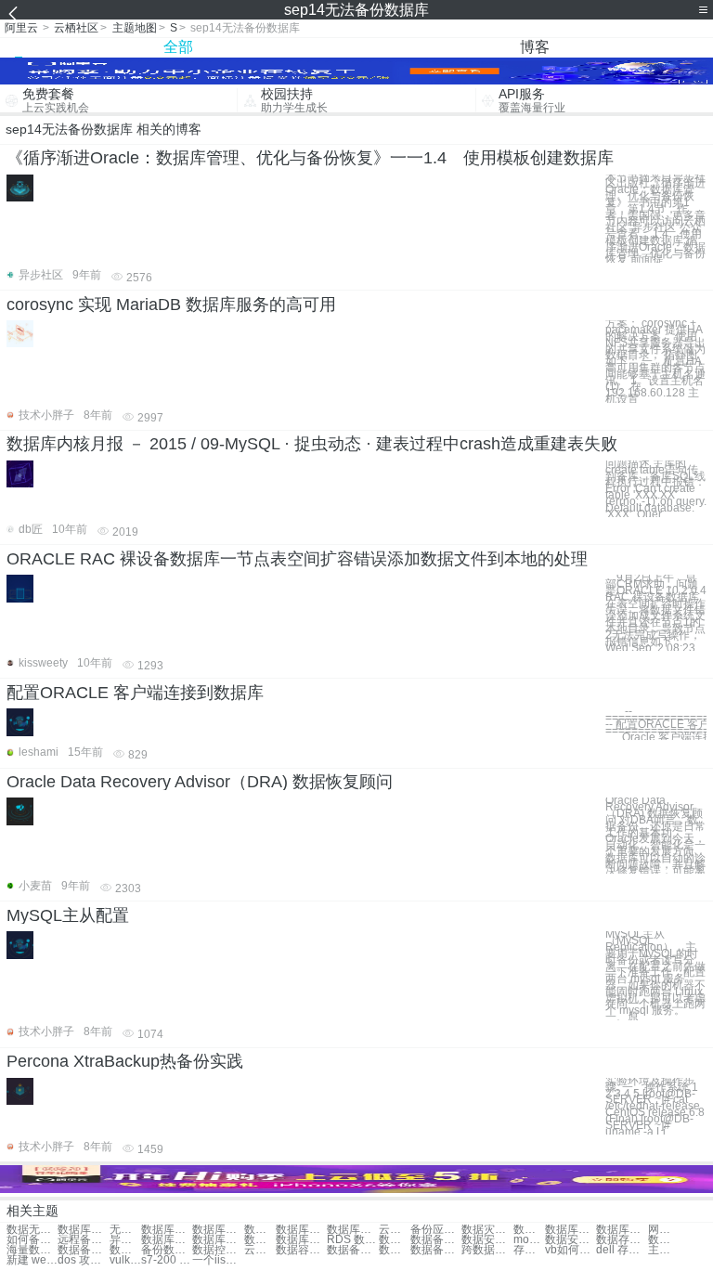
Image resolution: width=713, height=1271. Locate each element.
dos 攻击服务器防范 (83, 1260)
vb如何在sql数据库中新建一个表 (570, 1250)
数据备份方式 (352, 1250)
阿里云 (21, 27)
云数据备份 (260, 1250)
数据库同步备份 (166, 1240)
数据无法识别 (32, 1230)
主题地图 (134, 27)
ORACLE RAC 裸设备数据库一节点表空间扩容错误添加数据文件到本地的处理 (297, 559)
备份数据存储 (166, 1250)
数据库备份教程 (570, 1230)
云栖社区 (76, 27)
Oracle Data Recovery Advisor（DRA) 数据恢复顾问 (199, 781)
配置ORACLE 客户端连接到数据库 (135, 692)
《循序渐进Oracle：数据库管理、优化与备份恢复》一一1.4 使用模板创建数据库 (310, 158)
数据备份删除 (435, 1250)
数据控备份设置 (217, 1250)
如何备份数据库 (32, 1240)
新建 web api (32, 1260)
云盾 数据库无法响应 (394, 1230)
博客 (535, 47)
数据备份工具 (125, 1250)
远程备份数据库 (83, 1240)
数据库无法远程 (217, 1230)
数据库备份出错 (260, 1240)
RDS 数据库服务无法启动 (352, 1240)
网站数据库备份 (664, 1230)
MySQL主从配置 (67, 915)
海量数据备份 (32, 1250)
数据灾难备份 (486, 1230)
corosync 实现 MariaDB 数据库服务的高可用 (171, 304)
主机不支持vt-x (664, 1250)
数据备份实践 (664, 1240)
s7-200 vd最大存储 (166, 1260)
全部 (178, 47)
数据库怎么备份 (621, 1230)
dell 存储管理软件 (621, 1250)
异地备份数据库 (125, 1240)
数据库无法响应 (83, 1230)
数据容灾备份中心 (301, 1250)
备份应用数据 (435, 1230)
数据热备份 (529, 1230)
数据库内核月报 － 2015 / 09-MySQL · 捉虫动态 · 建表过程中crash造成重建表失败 (311, 443)
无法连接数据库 (125, 1230)
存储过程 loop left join (529, 1250)
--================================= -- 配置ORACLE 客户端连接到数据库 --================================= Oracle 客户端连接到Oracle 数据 (656, 724)
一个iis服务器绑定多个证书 (217, 1260)
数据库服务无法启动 (352, 1230)
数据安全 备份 (570, 1240)
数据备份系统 (83, 1250)
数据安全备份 (486, 1240)
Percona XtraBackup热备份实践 (124, 1061)
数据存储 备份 (621, 1240)
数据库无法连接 (166, 1230)
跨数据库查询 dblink (486, 1250)
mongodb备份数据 (529, 1240)
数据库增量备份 (217, 1240)
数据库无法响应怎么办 (394, 1240)
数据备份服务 (394, 1250)
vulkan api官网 (125, 1260)
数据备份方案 (435, 1240)
